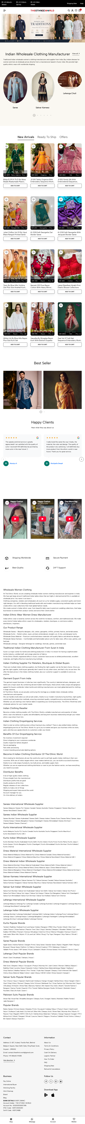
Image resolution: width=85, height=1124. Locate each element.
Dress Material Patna (26, 868)
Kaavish (24, 988)
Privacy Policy (49, 1049)
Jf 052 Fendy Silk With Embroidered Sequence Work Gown (67, 180)
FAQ (45, 1062)
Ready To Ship (46, 137)
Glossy (37, 973)
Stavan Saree (15, 947)
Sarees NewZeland (9, 810)
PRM (50, 927)
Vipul (76, 950)
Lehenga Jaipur (8, 917)
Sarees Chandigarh (36, 821)
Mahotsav (56, 947)
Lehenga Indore (48, 914)
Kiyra (30, 950)
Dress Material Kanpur (59, 868)
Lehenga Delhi (37, 914)
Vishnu (71, 1016)
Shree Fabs (24, 986)
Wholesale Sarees (9, 632)
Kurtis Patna (62, 842)
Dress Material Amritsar (71, 870)
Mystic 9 (23, 934)
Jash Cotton (53, 966)
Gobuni (63, 947)
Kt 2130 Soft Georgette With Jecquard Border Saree (69, 233)
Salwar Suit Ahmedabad (11, 896)
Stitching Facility (9, 1088)
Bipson (73, 966)
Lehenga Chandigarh (50, 917)
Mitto (38, 934)
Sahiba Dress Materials (47, 968)
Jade (32, 973)
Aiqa (9, 983)
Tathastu (25, 958)
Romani (61, 966)
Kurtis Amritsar (61, 844)
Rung (43, 934)
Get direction (8, 1060)
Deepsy (54, 970)
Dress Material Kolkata (11, 872)
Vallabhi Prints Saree (10, 950)
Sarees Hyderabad (22, 818)
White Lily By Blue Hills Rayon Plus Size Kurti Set (15, 339)
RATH (22, 1014)
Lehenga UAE (24, 906)
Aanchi (40, 1016)
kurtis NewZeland (9, 834)
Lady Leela (7, 934)
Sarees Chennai (20, 823)
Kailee (38, 927)
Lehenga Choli (69, 93)
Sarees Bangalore (22, 821)
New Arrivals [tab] (26, 137)
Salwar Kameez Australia (63, 880)
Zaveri (24, 991)
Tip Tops (50, 934)
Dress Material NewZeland (50, 857)
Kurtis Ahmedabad (47, 844)
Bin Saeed (73, 970)
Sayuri (16, 981)
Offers (64, 137)
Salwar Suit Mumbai (10, 891)
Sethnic (24, 947)
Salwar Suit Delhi (41, 891)
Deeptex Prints (31, 1009)
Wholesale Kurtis (9, 634)
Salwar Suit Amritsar (28, 896)
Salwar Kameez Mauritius (32, 883)
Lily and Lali (31, 934)
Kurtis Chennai (8, 847)
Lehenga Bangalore (35, 917)
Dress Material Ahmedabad (51, 870)
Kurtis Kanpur (8, 844)
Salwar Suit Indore (55, 891)
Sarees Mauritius (68, 808)
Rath (71, 945)
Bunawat (6, 947)
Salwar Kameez (42, 107)
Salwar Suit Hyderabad (26, 891)
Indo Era (42, 932)
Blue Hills (15, 934)
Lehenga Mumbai (9, 914)
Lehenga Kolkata (23, 919)
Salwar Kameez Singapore (12, 883)
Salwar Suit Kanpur (37, 893)
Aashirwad (29, 981)
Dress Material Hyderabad (30, 865)
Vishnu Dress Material (11, 973)
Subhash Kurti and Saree (25, 927)
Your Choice (7, 981)
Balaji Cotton (24, 973)
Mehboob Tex (46, 983)
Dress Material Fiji (27, 855)
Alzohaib (67, 988)
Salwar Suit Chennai (58, 896)
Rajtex (59, 945)
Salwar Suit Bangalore (52, 893)
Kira (60, 950)
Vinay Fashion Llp (59, 983)
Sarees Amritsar (64, 821)
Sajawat (22, 981)
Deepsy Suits (29, 983)
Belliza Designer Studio (46, 988)
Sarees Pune (55, 818)
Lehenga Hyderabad (24, 914)
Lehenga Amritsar (9, 919)
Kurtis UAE (21, 834)
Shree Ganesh (57, 973)
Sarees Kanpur (9, 821)
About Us (47, 1043)
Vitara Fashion (20, 929)
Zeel (10, 958)
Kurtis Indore (42, 842)
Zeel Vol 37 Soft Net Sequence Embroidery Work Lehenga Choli (69, 339)
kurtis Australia (39, 831)
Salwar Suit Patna (9, 893)
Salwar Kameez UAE (69, 883)
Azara (23, 968)
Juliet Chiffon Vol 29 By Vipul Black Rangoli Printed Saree (15, 233)
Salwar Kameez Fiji (28, 880)
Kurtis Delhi (33, 842)
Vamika (5, 937)
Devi (38, 929)
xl (13, 172)
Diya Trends (57, 927)
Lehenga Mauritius (74, 904)
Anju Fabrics (66, 934)
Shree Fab (6, 999)
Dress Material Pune (10, 868)
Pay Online (7, 1081)
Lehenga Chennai (36, 919)
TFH (50, 947)
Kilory (15, 983)
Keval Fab (15, 999)
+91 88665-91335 (15, 1056)
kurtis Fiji (18, 831)
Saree (15, 107)
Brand (5, 1094)
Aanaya (14, 1019)
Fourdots (6, 991)
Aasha (53, 999)
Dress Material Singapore (12, 857)
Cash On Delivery (50, 1052)
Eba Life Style (15, 991)
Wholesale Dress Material (12, 636)
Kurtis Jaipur (72, 842)
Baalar (63, 968)
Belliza (67, 966)
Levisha (17, 968)
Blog (4, 1098)
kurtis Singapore (51, 831)
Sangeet (22, 1016)
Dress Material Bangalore (12, 870)
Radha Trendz (69, 999)
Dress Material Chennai (28, 872)
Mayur (21, 966)
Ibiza (66, 981)
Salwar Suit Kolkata (43, 896)
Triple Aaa (40, 970)
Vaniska (48, 929)
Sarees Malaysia (8, 808)
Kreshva (54, 1016)
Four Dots (54, 986)
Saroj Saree (40, 945)
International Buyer (10, 1084)
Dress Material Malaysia (11, 855)
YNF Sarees (23, 950)
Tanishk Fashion (70, 986)
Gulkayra (38, 981)
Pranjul (35, 966)
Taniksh (6, 927)
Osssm (73, 932)
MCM (43, 973)
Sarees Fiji (19, 808)
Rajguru (47, 1016)
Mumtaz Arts (70, 983)
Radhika (13, 927)
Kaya (42, 929)
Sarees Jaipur (76, 818)
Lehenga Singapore (60, 904)
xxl (16, 172)
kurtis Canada (28, 831)
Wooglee (60, 932)
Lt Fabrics (31, 947)
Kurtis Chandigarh (33, 844)
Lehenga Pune (61, 914)
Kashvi (65, 950)
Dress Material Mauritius (31, 857)
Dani (77, 981)
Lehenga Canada (32, 904)
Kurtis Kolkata (73, 844)
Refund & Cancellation (52, 1069)
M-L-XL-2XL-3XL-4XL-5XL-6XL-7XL (15, 277)
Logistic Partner (49, 1056)
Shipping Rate (49, 1066)
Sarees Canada (30, 808)
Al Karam (15, 986)
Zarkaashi (36, 950)
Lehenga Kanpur (21, 917)
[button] (34, 115)
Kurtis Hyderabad (21, 842)
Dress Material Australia (61, 855)
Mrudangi (34, 932)
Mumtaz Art (43, 966)
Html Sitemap (8, 1091)
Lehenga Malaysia (9, 904)
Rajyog (76, 945)
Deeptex (55, 929)
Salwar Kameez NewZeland (51, 883)
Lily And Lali (29, 1011)
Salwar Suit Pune (69, 891)
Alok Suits (6, 966)
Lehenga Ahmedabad (66, 917)
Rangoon (44, 927)
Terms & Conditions (51, 1046)
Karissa (27, 932)
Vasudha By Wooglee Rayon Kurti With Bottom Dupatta (42, 339)
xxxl (50, 331)
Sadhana (70, 968)
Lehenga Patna (72, 914)
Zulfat (49, 973)
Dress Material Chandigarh (31, 870)
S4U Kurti (29, 1014)
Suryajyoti (28, 966)
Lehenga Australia (46, 904)
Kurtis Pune (53, 842)
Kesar (31, 958)
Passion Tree (30, 929)
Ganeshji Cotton (32, 968)
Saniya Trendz (16, 988)
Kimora (37, 983)
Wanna (53, 932)
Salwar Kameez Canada (45, 880)
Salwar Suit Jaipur (23, 893)
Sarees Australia (42, 808)
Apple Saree (7, 945)
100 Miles (12, 932)
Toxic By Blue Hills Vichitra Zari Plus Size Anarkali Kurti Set (14, 286)
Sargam (72, 981)
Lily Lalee (76, 929)
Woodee (63, 929)
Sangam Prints (30, 945)
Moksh (69, 929)
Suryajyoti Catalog (44, 1009)
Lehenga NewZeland (11, 906)
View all (75, 54)
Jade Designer (8, 1001)
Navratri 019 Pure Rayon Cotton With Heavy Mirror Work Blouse (41, 286)
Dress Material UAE (67, 857)
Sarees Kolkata (8, 823)
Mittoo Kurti (7, 1016)
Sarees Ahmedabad (51, 821)
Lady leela (19, 1011)
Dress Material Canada (43, 855)
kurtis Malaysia (8, 831)
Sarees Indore (45, 818)
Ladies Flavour (8, 929)
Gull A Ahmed (63, 970)
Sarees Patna (65, 818)
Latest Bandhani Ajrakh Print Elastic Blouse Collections (69, 286)
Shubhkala (16, 958)
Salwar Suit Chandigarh (70, 893)
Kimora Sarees (52, 950)
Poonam (20, 932)
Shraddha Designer (26, 999)
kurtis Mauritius (64, 831)
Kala (11, 968)
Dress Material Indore (63, 865)
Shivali (74, 934)
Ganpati (47, 970)
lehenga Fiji (21, 904)
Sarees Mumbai (8, 818)
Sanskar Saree (51, 945)
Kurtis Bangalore (20, 844)
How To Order (49, 1059)
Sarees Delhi (34, 818)
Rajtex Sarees (8, 1009)
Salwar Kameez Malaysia (11, 880)
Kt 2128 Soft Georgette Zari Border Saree (42, 233)
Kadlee (5, 932)
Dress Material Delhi (48, 865)
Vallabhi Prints (63, 1016)
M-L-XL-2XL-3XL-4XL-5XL (15, 331)
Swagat (50, 981)
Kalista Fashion (18, 945)
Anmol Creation (41, 947)
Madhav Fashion (20, 970)
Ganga (57, 968)
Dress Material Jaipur (42, 868)
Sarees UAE (22, 810)
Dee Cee (72, 927)
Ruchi (71, 950)
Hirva (48, 932)
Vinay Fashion (8, 970)
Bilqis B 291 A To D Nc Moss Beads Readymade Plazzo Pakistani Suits (14, 180)
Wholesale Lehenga (10, 644)
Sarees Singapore (55, 808)
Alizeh (65, 927)
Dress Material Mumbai (11, 865)
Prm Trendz (31, 970)
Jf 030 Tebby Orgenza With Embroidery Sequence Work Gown (42, 180)
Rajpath (65, 945)
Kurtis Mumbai (8, 842)
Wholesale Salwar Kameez (12, 639)
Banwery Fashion (35, 986)
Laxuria (34, 1016)
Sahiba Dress (58, 981)
